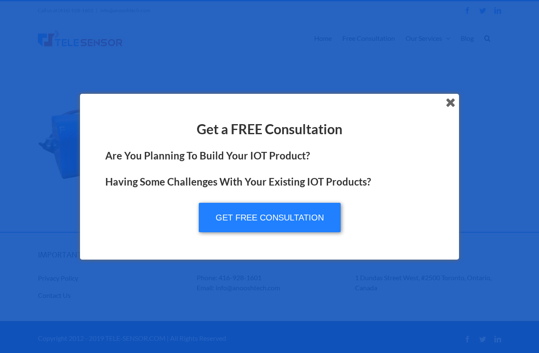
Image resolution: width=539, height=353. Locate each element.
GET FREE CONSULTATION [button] (270, 217)
